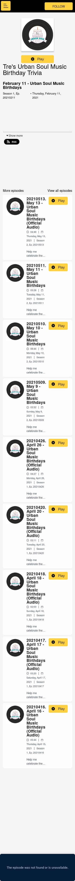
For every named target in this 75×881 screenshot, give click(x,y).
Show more (16, 135)
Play (40, 59)
